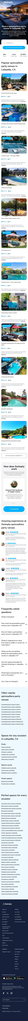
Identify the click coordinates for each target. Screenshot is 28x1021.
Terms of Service (6, 1005)
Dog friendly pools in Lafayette (9, 847)
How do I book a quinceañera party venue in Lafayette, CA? (11, 633)
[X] (7, 993)
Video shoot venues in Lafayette (9, 894)
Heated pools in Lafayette (8, 754)
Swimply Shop (5, 914)
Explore (4, 943)
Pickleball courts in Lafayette (8, 768)
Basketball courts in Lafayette (9, 773)
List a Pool (17, 912)
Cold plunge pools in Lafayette (9, 757)
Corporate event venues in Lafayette (10, 828)
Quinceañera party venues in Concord (11, 709)
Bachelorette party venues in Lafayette (11, 808)
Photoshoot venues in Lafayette (9, 869)
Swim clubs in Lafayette (7, 884)
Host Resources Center (20, 921)
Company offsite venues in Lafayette (10, 823)
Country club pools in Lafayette (9, 833)
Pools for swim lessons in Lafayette (10, 882)
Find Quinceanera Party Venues (14, 47)
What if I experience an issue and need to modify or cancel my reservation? (12, 643)
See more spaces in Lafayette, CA (14, 455)
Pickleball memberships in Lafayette (10, 874)
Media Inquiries (5, 917)
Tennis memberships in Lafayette (9, 891)
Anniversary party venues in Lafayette (11, 803)
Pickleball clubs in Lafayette (8, 872)
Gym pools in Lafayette (7, 857)
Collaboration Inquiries (7, 940)
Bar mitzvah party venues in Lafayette (11, 813)
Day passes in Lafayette (7, 842)
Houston (17, 964)
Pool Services (5, 930)
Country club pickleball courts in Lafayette (12, 830)
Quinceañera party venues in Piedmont (11, 719)
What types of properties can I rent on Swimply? (12, 674)
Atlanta (16, 959)
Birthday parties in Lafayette (8, 818)
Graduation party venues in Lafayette (10, 855)
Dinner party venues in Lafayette (9, 845)
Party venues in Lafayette (7, 867)
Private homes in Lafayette (8, 784)
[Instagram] (11, 993)
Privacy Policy (5, 1008)
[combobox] (14, 43)
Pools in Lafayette (6, 747)
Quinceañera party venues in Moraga (10, 714)
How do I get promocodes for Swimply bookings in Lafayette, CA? (12, 664)
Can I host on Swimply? (9, 681)
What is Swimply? (7, 617)
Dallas (16, 966)
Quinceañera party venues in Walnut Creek (12, 724)
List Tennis (17, 914)
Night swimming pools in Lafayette (10, 864)
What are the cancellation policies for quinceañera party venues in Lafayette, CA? (11, 653)
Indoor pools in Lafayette (7, 749)
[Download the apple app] (7, 978)
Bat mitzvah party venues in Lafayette (11, 816)
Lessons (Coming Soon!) (7, 933)
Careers (4, 912)
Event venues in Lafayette (8, 850)
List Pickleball (18, 917)
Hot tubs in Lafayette (6, 752)
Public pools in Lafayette (7, 759)
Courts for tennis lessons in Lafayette (10, 840)
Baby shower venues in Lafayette (9, 806)
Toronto (16, 969)
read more (23, 101)
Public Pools (5, 945)
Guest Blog (4, 921)
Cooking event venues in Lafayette (10, 825)
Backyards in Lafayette (7, 781)
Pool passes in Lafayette (7, 879)
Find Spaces (14, 509)
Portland (17, 956)
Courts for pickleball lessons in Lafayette (11, 838)
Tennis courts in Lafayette (8, 770)
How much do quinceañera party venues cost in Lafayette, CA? (13, 624)
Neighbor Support (6, 951)
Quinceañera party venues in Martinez (11, 712)
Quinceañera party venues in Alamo (10, 704)
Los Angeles (17, 951)
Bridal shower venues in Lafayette (10, 821)
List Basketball (18, 919)
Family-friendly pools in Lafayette (10, 852)
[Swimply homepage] (14, 2)
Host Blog (4, 924)
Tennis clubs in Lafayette (7, 889)
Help (3, 935)
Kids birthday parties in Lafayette (9, 860)
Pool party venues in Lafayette (9, 877)
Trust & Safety (5, 938)
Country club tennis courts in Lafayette (11, 835)
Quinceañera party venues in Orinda (10, 717)
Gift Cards (4, 919)
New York (17, 954)
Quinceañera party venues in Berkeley (11, 707)
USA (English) (6, 999)
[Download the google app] (18, 978)
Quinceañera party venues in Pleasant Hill (12, 721)
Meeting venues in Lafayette (8, 862)
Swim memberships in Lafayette (9, 886)
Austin (16, 961)
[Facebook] (3, 993)
